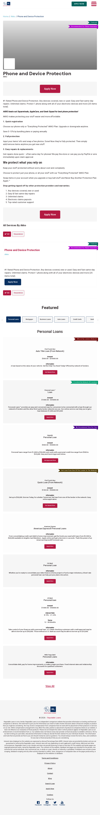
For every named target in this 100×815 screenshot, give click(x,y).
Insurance (18, 234)
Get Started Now (50, 372)
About (50, 768)
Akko (13, 16)
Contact (50, 773)
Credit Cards (77, 319)
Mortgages (29, 319)
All (8, 234)
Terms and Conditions (50, 758)
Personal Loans (13, 319)
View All (49, 686)
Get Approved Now (50, 460)
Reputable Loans (54, 718)
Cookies (50, 795)
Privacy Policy (50, 763)
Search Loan (50, 783)
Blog (50, 778)
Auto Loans (61, 319)
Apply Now (79, 4)
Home (6, 16)
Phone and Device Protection (37, 73)
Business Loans (45, 319)
